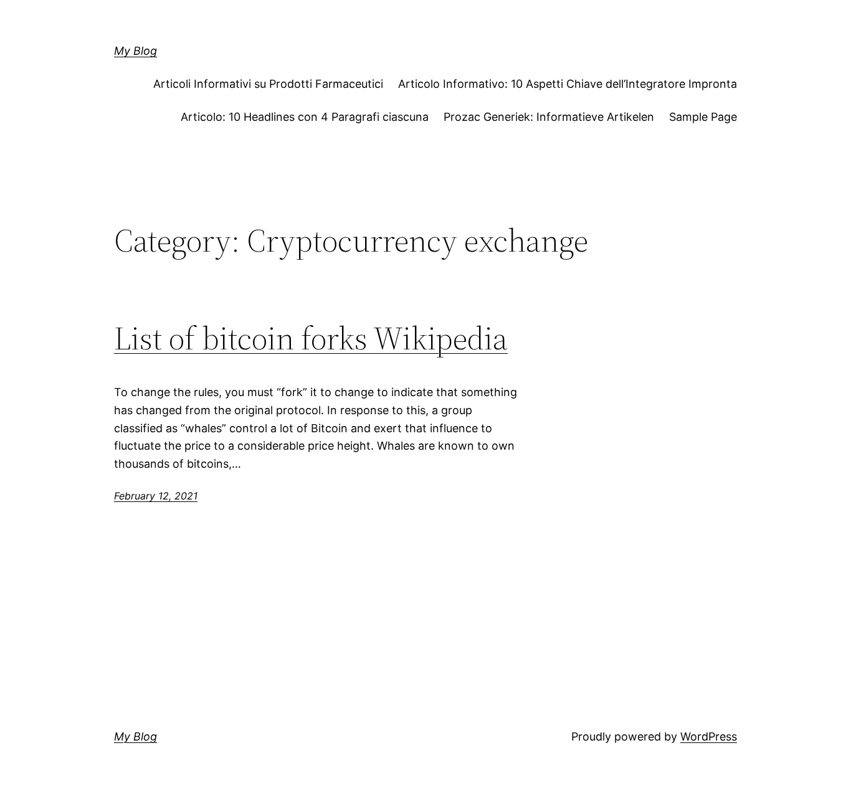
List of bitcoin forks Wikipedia (311, 338)
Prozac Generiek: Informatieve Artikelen (549, 116)
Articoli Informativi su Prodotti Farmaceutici (268, 83)
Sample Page (703, 116)
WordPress (708, 736)
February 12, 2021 (155, 496)
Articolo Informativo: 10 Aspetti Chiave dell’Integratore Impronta (567, 83)
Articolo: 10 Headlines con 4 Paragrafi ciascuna (305, 116)
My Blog (135, 50)
